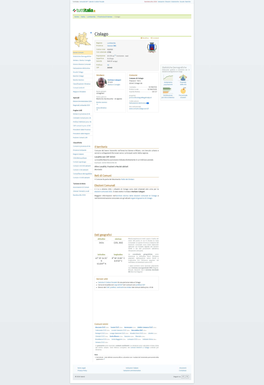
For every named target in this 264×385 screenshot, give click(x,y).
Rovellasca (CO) (102, 339)
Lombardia (91, 17)
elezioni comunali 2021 (103, 192)
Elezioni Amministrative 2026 (82, 101)
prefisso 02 (140, 285)
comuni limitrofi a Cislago (140, 347)
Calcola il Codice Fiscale (107, 282)
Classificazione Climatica (81, 84)
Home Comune (78, 52)
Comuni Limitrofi (78, 88)
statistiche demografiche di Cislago (172, 72)
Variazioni (161, 2)
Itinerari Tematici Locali (81, 191)
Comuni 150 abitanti (80, 170)
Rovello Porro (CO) (138, 333)
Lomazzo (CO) (134, 339)
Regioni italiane (78, 154)
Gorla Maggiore (119, 339)
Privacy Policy (82, 370)
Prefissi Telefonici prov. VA (82, 122)
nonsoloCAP (84, 2)
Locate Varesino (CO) (120, 330)
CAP (107, 287)
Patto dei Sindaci (127, 179)
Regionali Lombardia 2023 (81, 105)
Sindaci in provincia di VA (81, 114)
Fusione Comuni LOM (80, 137)
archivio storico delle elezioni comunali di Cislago (136, 196)
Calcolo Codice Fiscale (96, 2)
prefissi (113, 287)
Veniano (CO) (101, 342)
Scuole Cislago (78, 72)
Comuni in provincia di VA (81, 146)
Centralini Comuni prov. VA (82, 118)
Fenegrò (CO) (101, 333)
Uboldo (152, 333)
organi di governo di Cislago (141, 198)
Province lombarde (79, 150)
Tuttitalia (76, 2)
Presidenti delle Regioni (81, 134)
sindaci (129, 287)
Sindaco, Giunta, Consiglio (82, 60)
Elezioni (167, 2)
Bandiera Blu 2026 (150, 2)
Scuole (182, 2)
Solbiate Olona (149, 339)
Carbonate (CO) (102, 330)
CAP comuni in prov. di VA (81, 126)
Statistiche (175, 2)
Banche (187, 2)
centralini (120, 287)
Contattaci (182, 370)
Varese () (111, 46)
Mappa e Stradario (79, 92)
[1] (115, 55)
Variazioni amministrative (132, 370)
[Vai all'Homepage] (85, 10)
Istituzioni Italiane (132, 368)
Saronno (129, 336)
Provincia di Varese (104, 17)
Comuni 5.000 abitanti (81, 178)
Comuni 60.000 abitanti (82, 166)
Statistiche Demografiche (82, 56)
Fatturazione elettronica (81, 68)
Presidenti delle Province (81, 130)
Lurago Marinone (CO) (119, 333)
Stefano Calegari (114, 80)
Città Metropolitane (80, 158)
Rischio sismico (101, 102)
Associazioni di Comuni (81, 187)
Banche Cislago (78, 76)
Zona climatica (101, 108)
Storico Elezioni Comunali (82, 64)
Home (76, 17)
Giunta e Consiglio (114, 85)
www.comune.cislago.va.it (138, 109)
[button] (183, 376)
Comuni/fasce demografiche (82, 174)
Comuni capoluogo (79, 162)
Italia (83, 17)
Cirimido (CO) (101, 336)
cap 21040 (118, 285)
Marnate (140, 336)
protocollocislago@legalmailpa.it (140, 98)
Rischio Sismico (78, 80)
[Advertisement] (127, 306)
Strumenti (182, 368)
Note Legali (81, 368)
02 (108, 65)
